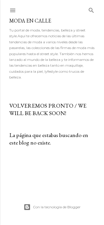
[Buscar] (91, 9)
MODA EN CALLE (30, 20)
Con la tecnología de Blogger (57, 207)
